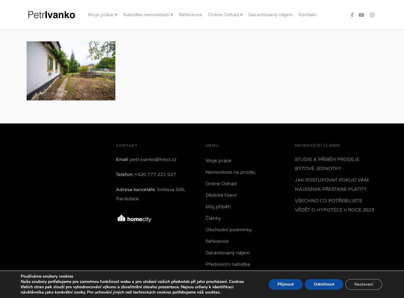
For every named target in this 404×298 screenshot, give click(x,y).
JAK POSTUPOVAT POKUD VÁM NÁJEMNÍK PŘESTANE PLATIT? (332, 184)
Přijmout (285, 284)
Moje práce (218, 161)
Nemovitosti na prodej (230, 172)
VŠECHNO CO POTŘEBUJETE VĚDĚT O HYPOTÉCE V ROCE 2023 (334, 205)
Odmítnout (324, 284)
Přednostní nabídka (228, 264)
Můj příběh (218, 207)
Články (213, 218)
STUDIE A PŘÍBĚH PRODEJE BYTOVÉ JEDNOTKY (327, 164)
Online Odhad (221, 184)
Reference (217, 241)
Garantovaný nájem (228, 253)
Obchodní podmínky (229, 230)
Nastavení (363, 284)
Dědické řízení (221, 195)
